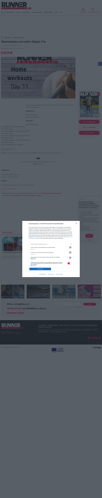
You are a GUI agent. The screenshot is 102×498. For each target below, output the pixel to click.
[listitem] (51, 244)
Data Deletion (42, 274)
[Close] (76, 223)
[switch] (69, 247)
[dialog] (51, 249)
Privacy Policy (59, 274)
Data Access (51, 274)
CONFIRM (40, 269)
